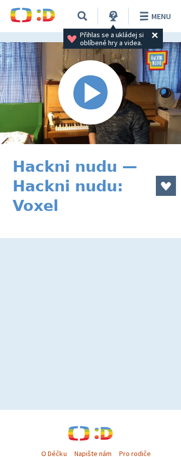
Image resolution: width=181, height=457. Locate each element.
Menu (161, 16)
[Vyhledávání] (82, 16)
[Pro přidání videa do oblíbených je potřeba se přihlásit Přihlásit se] (166, 186)
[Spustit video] (90, 93)
